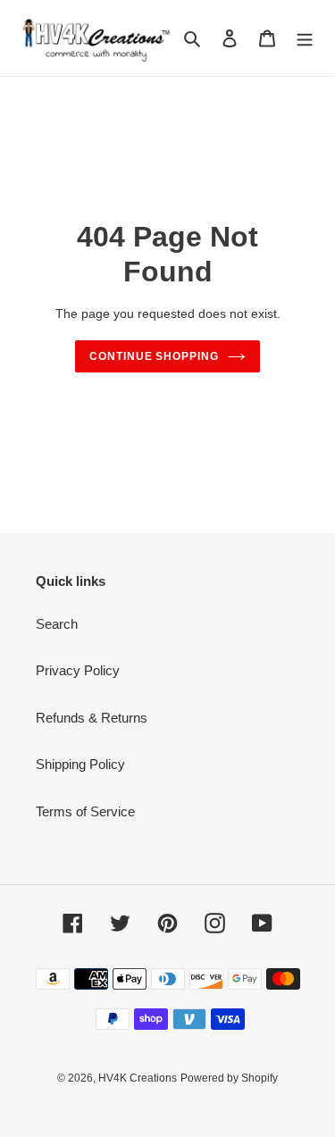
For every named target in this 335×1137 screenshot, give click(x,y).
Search (57, 623)
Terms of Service (85, 811)
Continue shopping (154, 356)
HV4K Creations (137, 1078)
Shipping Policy (80, 764)
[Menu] (304, 38)
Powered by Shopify (229, 1078)
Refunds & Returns (91, 717)
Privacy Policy (78, 670)
